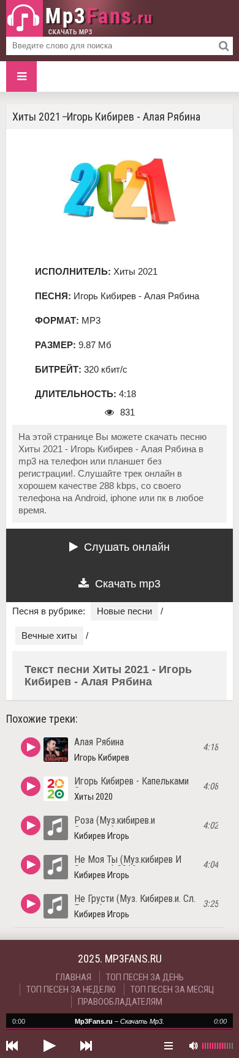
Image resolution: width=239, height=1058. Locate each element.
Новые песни (124, 611)
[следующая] (85, 1046)
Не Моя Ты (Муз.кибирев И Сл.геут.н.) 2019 (127, 864)
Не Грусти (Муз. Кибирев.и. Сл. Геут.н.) (134, 903)
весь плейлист (168, 1046)
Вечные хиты (49, 635)
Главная (73, 977)
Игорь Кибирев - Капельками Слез (131, 786)
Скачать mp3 (128, 584)
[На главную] (79, 18)
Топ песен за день (145, 977)
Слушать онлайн (127, 547)
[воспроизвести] (49, 1046)
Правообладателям (120, 1001)
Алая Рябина (99, 742)
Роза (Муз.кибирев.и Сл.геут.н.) (114, 825)
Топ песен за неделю (71, 989)
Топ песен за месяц (172, 989)
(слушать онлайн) (30, 747)
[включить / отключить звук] (193, 1046)
